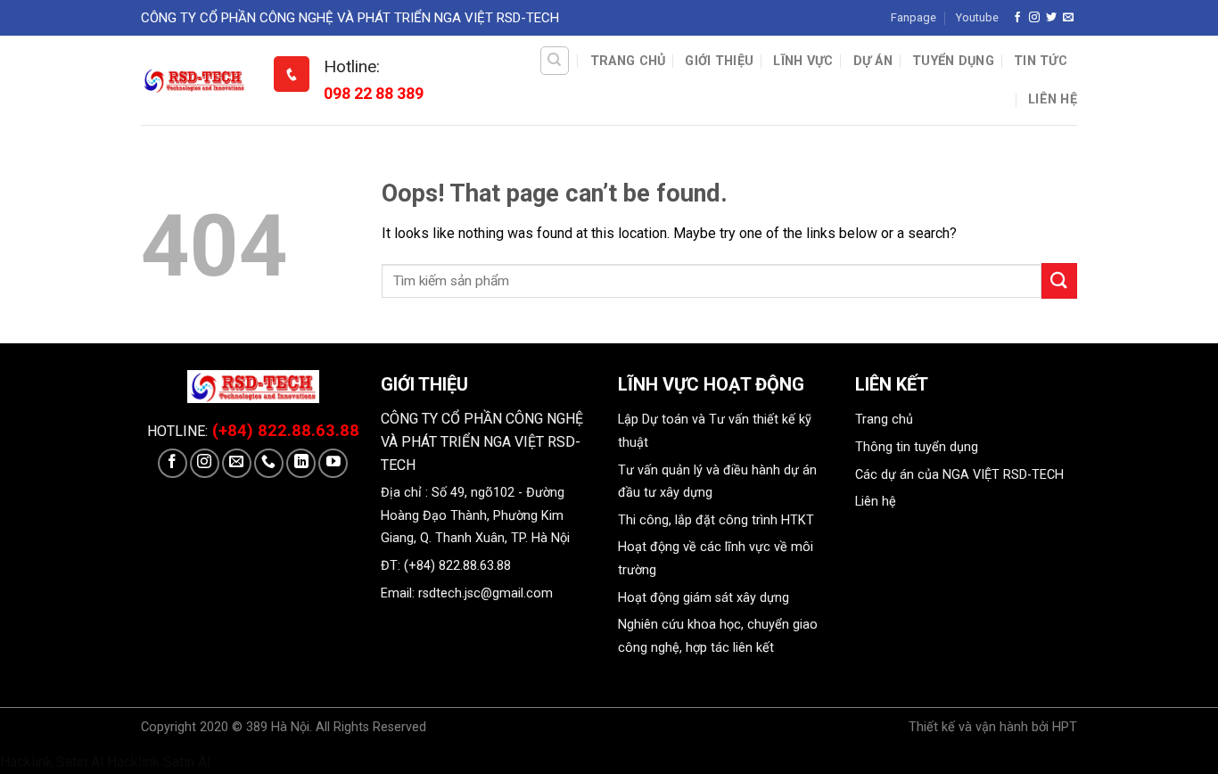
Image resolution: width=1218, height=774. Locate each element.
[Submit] (1059, 280)
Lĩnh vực (803, 61)
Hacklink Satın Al (51, 761)
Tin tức (1040, 61)
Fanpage (913, 17)
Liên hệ (1052, 99)
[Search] (555, 60)
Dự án (873, 61)
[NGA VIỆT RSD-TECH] (194, 80)
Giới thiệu (719, 61)
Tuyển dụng (953, 61)
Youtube (977, 17)
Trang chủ (628, 61)
